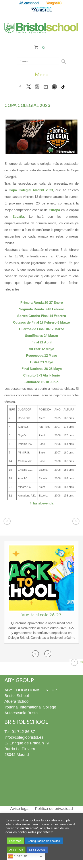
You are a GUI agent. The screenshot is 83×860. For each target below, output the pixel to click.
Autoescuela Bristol (21, 713)
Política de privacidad (54, 808)
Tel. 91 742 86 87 (19, 731)
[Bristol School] (41, 31)
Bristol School (16, 695)
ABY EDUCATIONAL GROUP (30, 690)
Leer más (15, 841)
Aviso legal (19, 808)
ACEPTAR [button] (16, 850)
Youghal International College (30, 707)
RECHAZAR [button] (37, 850)
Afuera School (16, 701)
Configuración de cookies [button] (44, 841)
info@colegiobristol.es (23, 737)
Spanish (20, 856)
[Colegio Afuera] (28, 3)
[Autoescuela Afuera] (41, 9)
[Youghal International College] (54, 3)
